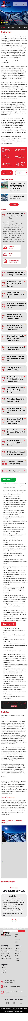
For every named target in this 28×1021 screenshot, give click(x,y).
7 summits (18, 951)
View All (14, 204)
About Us (3, 970)
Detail (3, 27)
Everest (17, 960)
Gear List (3, 972)
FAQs (2, 975)
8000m (17, 953)
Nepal (16, 934)
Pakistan (17, 939)
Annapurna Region (6, 948)
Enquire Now (20, 172)
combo (17, 948)
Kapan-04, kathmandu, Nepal (12, 986)
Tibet (16, 942)
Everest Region (5, 951)
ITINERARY (11, 27)
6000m (17, 956)
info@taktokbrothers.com (11, 993)
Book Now (4, 172)
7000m (17, 958)
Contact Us (4, 967)
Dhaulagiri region (6, 956)
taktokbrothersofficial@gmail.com (13, 991)
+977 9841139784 (9, 980)
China (16, 937)
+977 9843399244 (9, 982)
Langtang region (6, 958)
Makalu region (5, 953)
